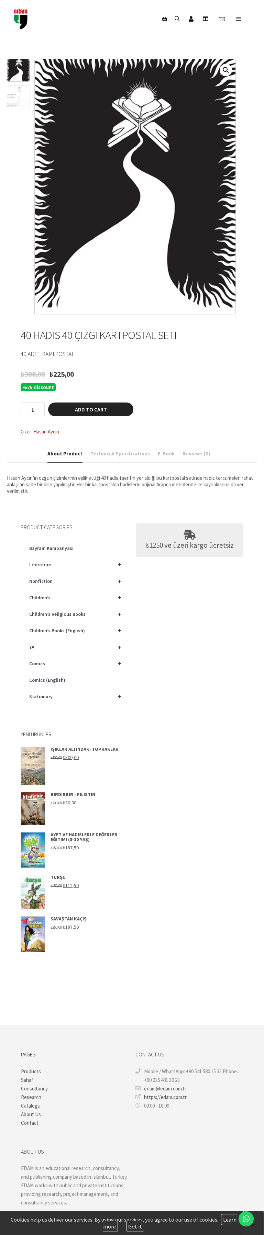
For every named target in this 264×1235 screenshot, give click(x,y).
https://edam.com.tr (165, 1097)
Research (31, 1097)
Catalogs (30, 1105)
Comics (75, 663)
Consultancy (34, 1088)
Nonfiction (75, 581)
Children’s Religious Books (75, 614)
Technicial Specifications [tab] (120, 453)
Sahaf (27, 1080)
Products (31, 1071)
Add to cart (91, 409)
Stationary (75, 696)
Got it (135, 1226)
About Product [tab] (64, 453)
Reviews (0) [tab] (196, 453)
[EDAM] (21, 19)
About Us (31, 1114)
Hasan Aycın (46, 431)
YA (75, 647)
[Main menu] (239, 18)
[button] (226, 70)
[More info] (205, 18)
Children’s (75, 597)
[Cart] (164, 18)
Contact (29, 1123)
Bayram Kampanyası (51, 548)
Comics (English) (47, 680)
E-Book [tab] (166, 453)
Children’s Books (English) (75, 630)
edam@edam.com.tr (165, 1088)
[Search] (177, 18)
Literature (75, 564)
